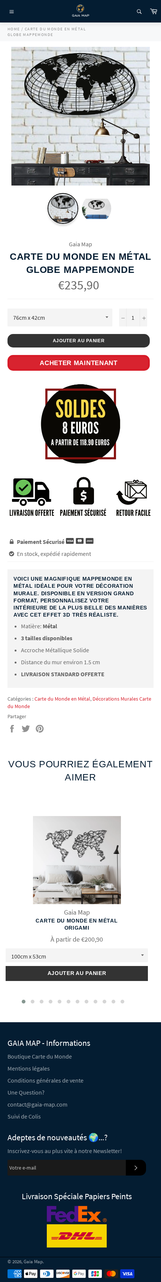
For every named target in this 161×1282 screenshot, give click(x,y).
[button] (23, 1001)
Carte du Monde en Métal (62, 698)
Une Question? (26, 1092)
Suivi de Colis (24, 1116)
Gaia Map (33, 1261)
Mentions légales (28, 1068)
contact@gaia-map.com (37, 1104)
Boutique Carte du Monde (39, 1056)
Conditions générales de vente (45, 1080)
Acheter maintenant (79, 363)
